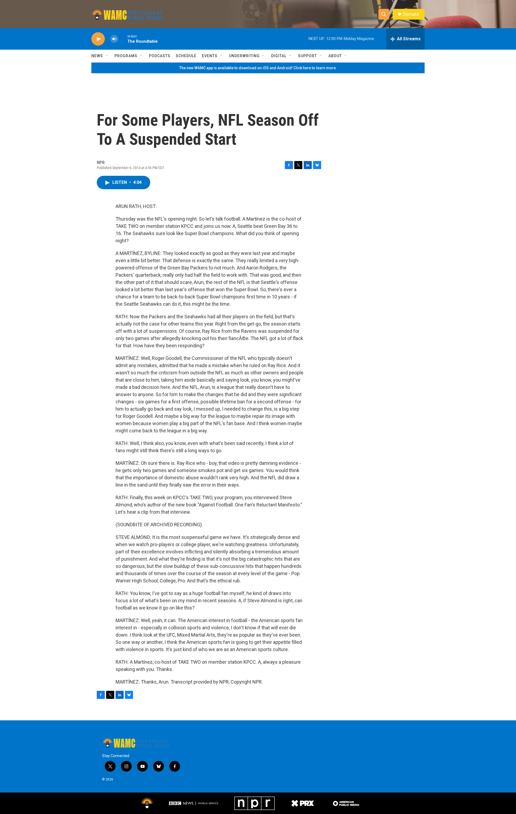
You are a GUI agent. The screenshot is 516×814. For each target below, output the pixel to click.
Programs (125, 56)
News (97, 56)
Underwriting (244, 56)
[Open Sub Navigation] (107, 56)
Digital (278, 56)
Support (307, 56)
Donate (411, 14)
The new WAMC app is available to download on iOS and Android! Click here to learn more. (258, 68)
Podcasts (159, 56)
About (335, 56)
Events (209, 56)
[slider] (123, 39)
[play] (98, 39)
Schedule (186, 56)
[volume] (114, 39)
